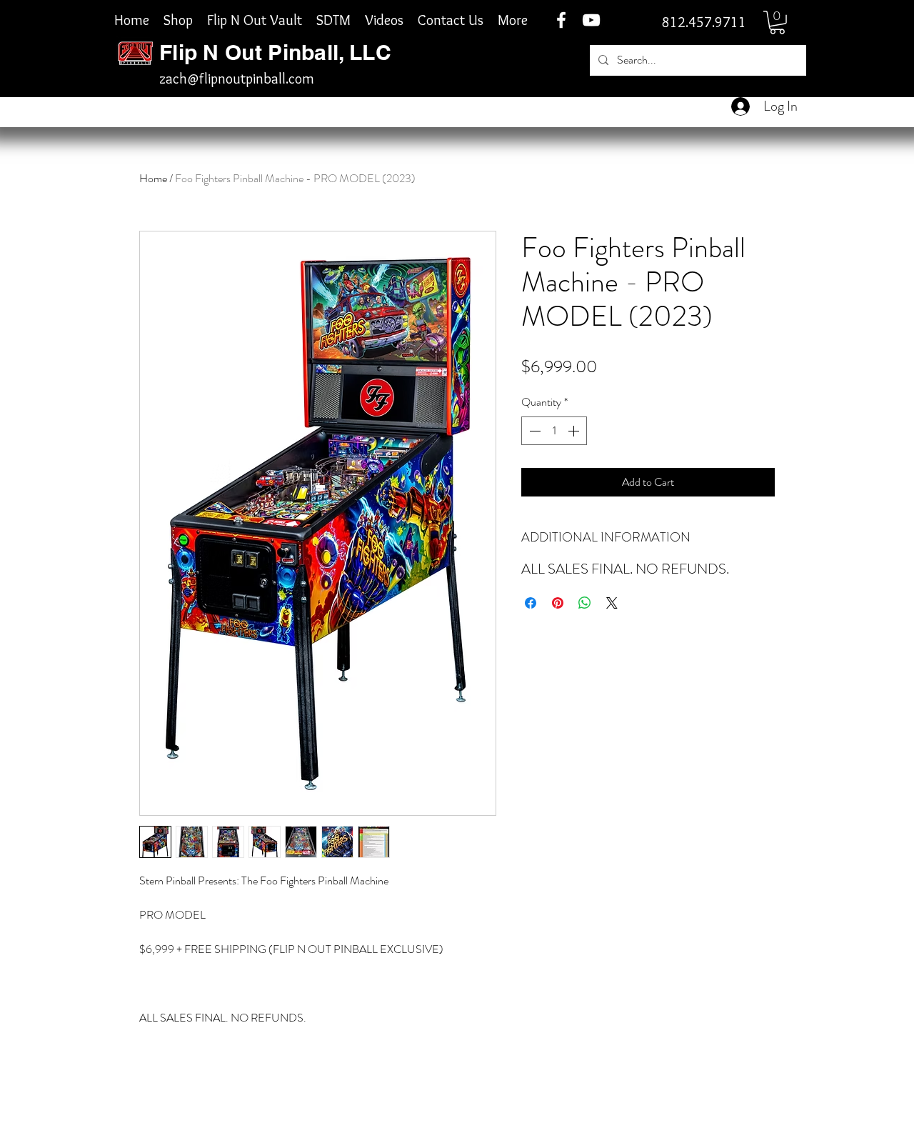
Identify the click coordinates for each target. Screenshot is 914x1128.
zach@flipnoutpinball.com (236, 78)
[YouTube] (591, 20)
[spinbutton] (554, 430)
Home (153, 178)
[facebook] (561, 20)
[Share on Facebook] (530, 603)
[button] (777, 22)
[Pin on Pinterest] (557, 603)
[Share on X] (612, 603)
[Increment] (575, 430)
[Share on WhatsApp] (584, 603)
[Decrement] (533, 430)
